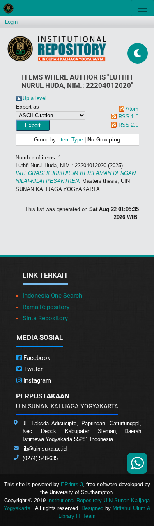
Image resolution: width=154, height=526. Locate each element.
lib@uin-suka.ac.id (45, 449)
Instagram (36, 380)
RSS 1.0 (128, 117)
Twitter (32, 369)
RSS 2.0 (128, 125)
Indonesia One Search (52, 295)
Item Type (71, 140)
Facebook (36, 358)
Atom (132, 109)
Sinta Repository (45, 318)
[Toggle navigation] (142, 8)
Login (11, 22)
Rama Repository (46, 307)
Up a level (34, 98)
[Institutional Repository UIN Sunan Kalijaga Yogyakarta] (57, 49)
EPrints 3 (72, 484)
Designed (92, 508)
